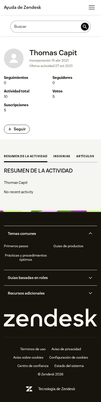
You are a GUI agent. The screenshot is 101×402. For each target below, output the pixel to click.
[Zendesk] (50, 318)
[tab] (25, 156)
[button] (46, 233)
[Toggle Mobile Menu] (91, 7)
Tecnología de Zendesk (56, 389)
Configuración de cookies (68, 357)
